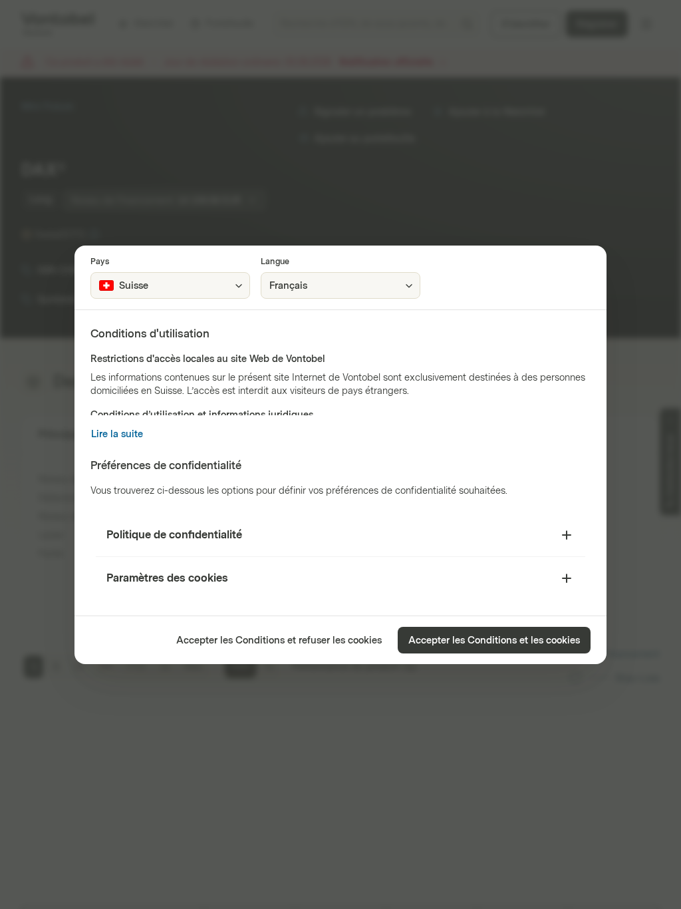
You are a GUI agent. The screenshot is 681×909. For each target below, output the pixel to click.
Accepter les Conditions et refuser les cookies (279, 640)
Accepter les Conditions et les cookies (494, 640)
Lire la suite (117, 434)
